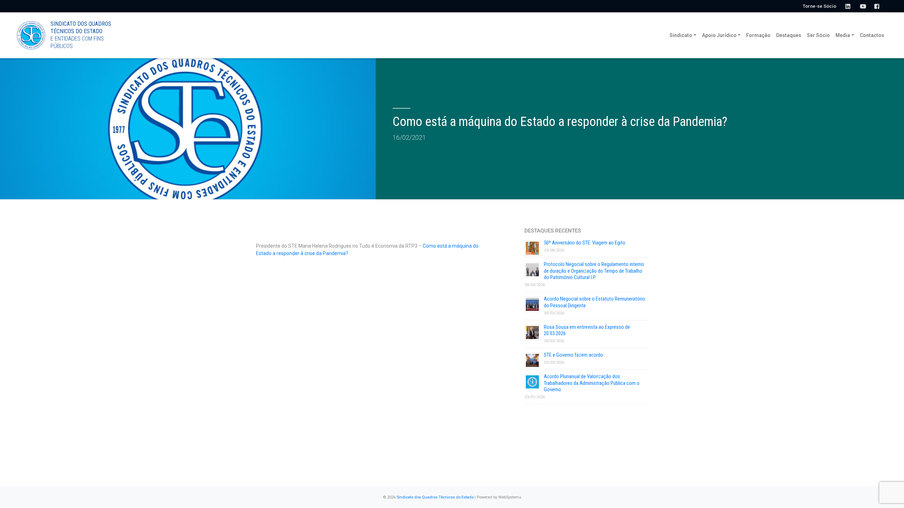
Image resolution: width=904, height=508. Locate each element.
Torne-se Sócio (819, 6)
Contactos (872, 35)
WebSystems (509, 497)
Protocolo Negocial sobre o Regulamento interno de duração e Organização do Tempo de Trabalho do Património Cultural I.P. (594, 271)
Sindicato (681, 35)
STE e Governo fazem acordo (573, 355)
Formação (758, 35)
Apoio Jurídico (719, 35)
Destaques (788, 35)
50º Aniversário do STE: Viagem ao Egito (584, 243)
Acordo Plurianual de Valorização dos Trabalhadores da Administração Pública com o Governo (592, 383)
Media (842, 35)
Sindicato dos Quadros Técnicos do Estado (435, 497)
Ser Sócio (818, 35)
